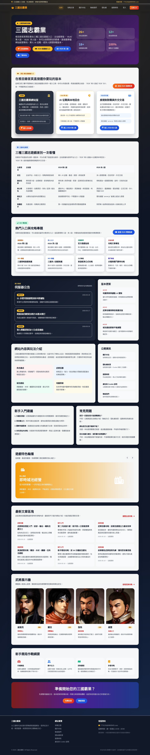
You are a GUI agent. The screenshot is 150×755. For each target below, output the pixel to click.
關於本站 (82, 7)
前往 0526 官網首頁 (125, 86)
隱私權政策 (59, 735)
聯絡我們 (93, 7)
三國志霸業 (21, 7)
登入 (124, 7)
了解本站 (23, 55)
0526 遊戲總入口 (44, 49)
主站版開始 (24, 49)
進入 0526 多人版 (110, 128)
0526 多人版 (63, 49)
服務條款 (115, 7)
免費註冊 (134, 7)
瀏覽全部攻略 (128, 513)
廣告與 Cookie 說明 (62, 742)
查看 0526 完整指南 (125, 232)
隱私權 (104, 7)
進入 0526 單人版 (70, 128)
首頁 (61, 7)
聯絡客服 (81, 697)
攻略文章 (70, 7)
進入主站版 (27, 128)
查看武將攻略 (128, 581)
